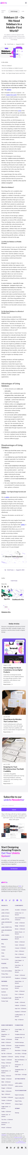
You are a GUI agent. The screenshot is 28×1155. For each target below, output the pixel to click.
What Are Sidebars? (7, 65)
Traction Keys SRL (18, 1137)
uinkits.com (3, 1134)
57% (19, 110)
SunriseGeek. (23, 1142)
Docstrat (18, 1142)
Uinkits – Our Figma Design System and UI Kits (13, 73)
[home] (5, 3)
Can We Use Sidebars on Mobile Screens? (12, 68)
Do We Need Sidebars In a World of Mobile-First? (14, 70)
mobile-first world (11, 95)
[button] (25, 3)
